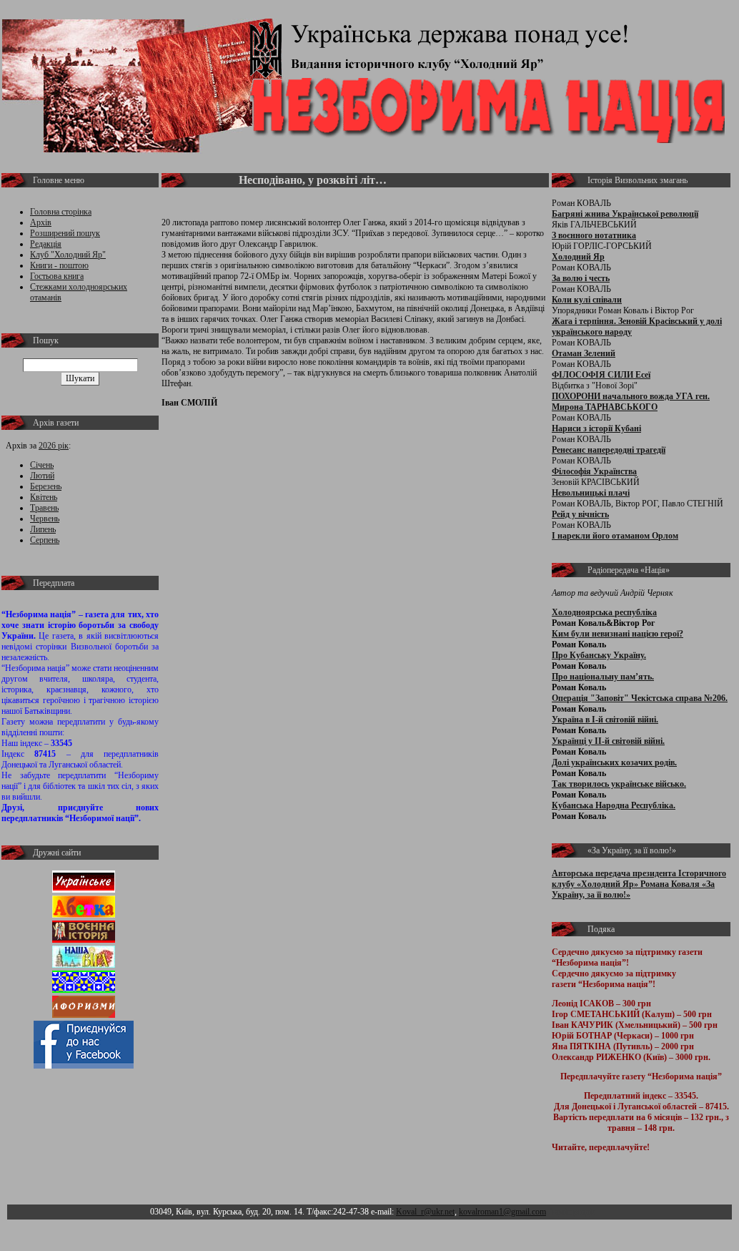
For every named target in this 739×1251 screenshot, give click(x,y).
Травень (44, 508)
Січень (42, 465)
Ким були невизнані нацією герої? (617, 634)
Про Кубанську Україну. (599, 655)
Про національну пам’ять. (603, 677)
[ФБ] (84, 1066)
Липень (43, 529)
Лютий (42, 476)
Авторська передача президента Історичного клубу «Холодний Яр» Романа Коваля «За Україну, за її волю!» (639, 884)
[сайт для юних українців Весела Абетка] (83, 915)
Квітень (43, 497)
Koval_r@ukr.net (425, 1212)
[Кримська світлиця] (83, 990)
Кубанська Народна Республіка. (613, 805)
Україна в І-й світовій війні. (605, 720)
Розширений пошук (65, 233)
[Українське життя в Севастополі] (83, 890)
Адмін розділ (572, 1212)
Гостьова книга (57, 276)
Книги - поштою (59, 265)
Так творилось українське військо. (619, 784)
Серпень (44, 540)
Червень (44, 519)
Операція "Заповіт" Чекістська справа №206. (640, 698)
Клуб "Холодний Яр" (68, 255)
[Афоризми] (83, 1015)
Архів (40, 222)
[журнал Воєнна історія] (83, 940)
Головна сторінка (60, 212)
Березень (45, 486)
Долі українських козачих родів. (614, 762)
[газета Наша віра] (83, 965)
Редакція (45, 244)
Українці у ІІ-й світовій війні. (608, 741)
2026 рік (54, 446)
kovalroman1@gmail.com (502, 1212)
